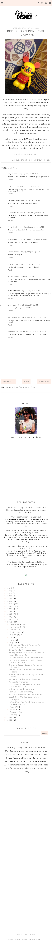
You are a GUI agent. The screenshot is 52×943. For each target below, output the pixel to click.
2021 (10, 601)
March (13, 709)
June (12, 640)
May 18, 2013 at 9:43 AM (36, 317)
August (13, 635)
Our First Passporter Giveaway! (26, 517)
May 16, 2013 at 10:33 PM (37, 239)
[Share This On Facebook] (37, 160)
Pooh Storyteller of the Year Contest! (26, 694)
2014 (10, 619)
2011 (9, 720)
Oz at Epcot (14, 700)
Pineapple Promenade (19, 682)
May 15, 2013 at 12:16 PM (29, 174)
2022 (10, 598)
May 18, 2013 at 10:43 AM (36, 332)
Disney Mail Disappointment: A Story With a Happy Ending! (26, 547)
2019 (10, 606)
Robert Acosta (14, 252)
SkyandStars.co (36, 939)
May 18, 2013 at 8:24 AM (28, 305)
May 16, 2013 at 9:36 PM (30, 200)
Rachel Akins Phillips (17, 317)
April (12, 707)
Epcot (24, 160)
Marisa (11, 277)
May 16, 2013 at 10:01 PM (34, 213)
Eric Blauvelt (13, 186)
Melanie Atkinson (15, 227)
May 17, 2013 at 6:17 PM (30, 264)
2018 (10, 609)
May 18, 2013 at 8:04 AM (30, 291)
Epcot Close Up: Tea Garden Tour (24, 697)
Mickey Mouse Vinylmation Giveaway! (26, 652)
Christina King (14, 264)
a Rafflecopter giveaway (26, 154)
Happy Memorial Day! (19, 655)
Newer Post (9, 382)
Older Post (43, 382)
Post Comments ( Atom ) (25, 387)
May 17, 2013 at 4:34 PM (30, 252)
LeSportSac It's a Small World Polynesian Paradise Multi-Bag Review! (26, 531)
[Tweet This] (41, 160)
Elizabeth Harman (15, 213)
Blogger (31, 935)
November (15, 627)
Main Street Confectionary (21, 692)
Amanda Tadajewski (16, 332)
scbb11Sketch (35, 99)
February (14, 712)
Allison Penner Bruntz (17, 239)
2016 (10, 614)
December (15, 624)
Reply (10, 180)
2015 (10, 617)
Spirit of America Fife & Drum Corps (26, 658)
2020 (10, 604)
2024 (10, 593)
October (14, 630)
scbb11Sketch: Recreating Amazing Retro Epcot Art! (25, 685)
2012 (10, 717)
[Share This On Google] (48, 160)
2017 (10, 611)
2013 (9, 622)
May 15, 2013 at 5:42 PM (30, 186)
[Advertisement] (26, 469)
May (12, 642)
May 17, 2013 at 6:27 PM (24, 277)
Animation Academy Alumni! (22, 689)
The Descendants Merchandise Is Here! (26, 562)
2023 (10, 596)
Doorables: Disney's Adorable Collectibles (26, 507)
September (15, 632)
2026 (10, 588)
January (14, 715)
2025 (10, 591)
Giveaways (34, 160)
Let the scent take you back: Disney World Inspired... (25, 661)
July (12, 637)
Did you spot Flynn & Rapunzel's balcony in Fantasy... (24, 646)
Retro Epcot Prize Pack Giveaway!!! (25, 679)
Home (26, 382)
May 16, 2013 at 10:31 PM (33, 227)
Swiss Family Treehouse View (23, 650)
